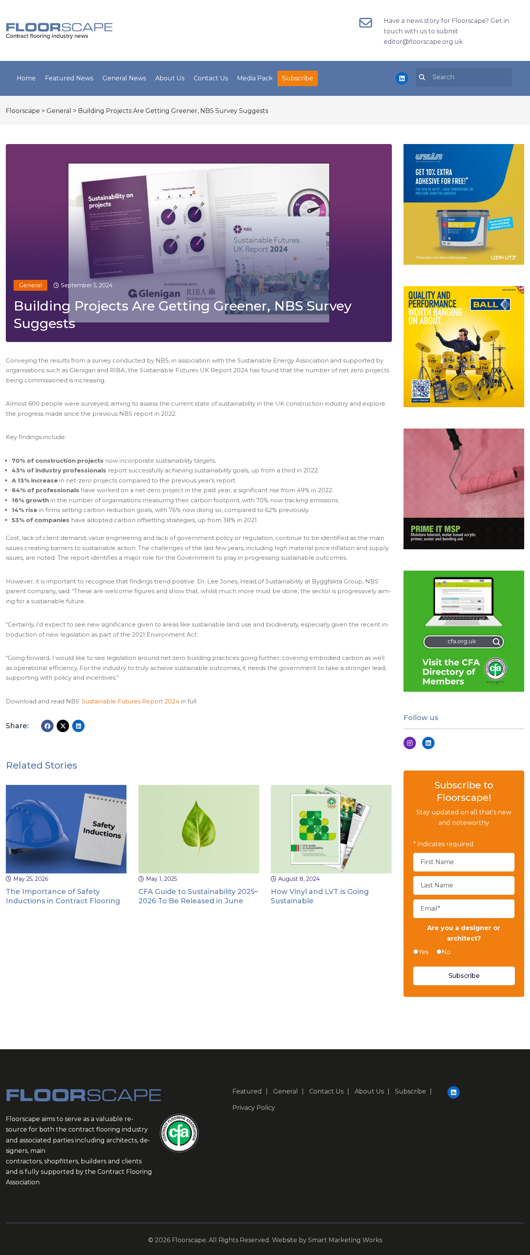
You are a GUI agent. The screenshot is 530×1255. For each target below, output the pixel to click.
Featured (247, 1091)
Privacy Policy (253, 1107)
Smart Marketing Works (345, 1240)
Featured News (69, 78)
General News (124, 78)
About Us (169, 78)
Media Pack (255, 78)
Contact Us (211, 78)
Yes (423, 952)
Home (26, 78)
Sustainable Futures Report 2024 (130, 701)
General (30, 285)
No (446, 952)
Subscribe (297, 78)
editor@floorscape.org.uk (423, 41)
